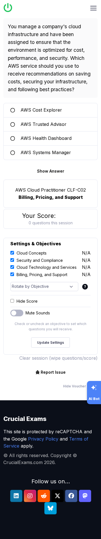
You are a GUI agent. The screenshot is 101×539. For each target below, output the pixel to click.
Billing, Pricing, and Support (42, 274)
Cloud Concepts (32, 253)
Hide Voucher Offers (80, 386)
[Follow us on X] (57, 496)
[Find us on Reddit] (44, 496)
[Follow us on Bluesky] (50, 508)
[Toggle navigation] (93, 8)
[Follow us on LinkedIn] (16, 496)
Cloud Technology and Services (47, 267)
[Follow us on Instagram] (30, 496)
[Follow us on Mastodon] (85, 496)
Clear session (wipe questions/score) (58, 358)
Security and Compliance (40, 260)
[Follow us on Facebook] (71, 496)
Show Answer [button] (50, 171)
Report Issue (53, 372)
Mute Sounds (38, 312)
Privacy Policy (43, 439)
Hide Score (27, 301)
